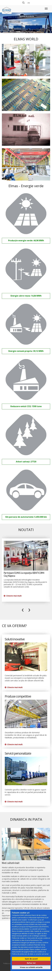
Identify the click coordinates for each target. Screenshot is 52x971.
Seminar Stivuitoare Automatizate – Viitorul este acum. (24, 574)
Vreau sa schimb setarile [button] (31, 967)
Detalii (14, 21)
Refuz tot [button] (31, 963)
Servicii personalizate (18, 753)
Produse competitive (18, 696)
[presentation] (22, 609)
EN (29, 3)
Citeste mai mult (14, 596)
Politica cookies (9, 963)
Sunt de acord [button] (31, 959)
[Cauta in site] (23, 2)
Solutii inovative (15, 639)
